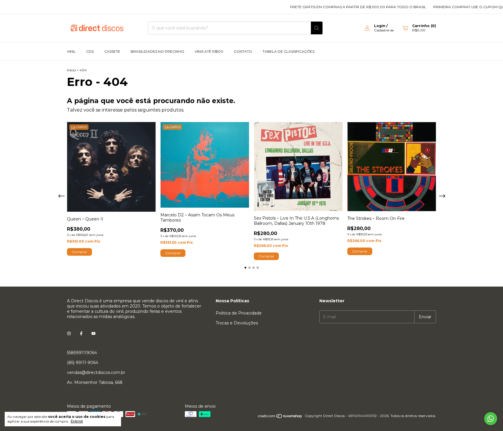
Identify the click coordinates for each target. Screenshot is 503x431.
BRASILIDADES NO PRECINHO (157, 51)
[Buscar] (317, 28)
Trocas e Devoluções (237, 323)
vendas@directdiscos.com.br (96, 372)
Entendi (77, 421)
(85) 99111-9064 (82, 362)
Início (71, 70)
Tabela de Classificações (288, 51)
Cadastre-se (384, 30)
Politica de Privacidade (239, 313)
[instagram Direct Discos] (69, 333)
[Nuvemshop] (280, 417)
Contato (243, 51)
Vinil (71, 51)
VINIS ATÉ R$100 (209, 51)
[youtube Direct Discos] (93, 333)
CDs (90, 51)
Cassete (112, 51)
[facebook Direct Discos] (81, 333)
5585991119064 (82, 352)
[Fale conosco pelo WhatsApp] (490, 418)
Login (379, 26)
